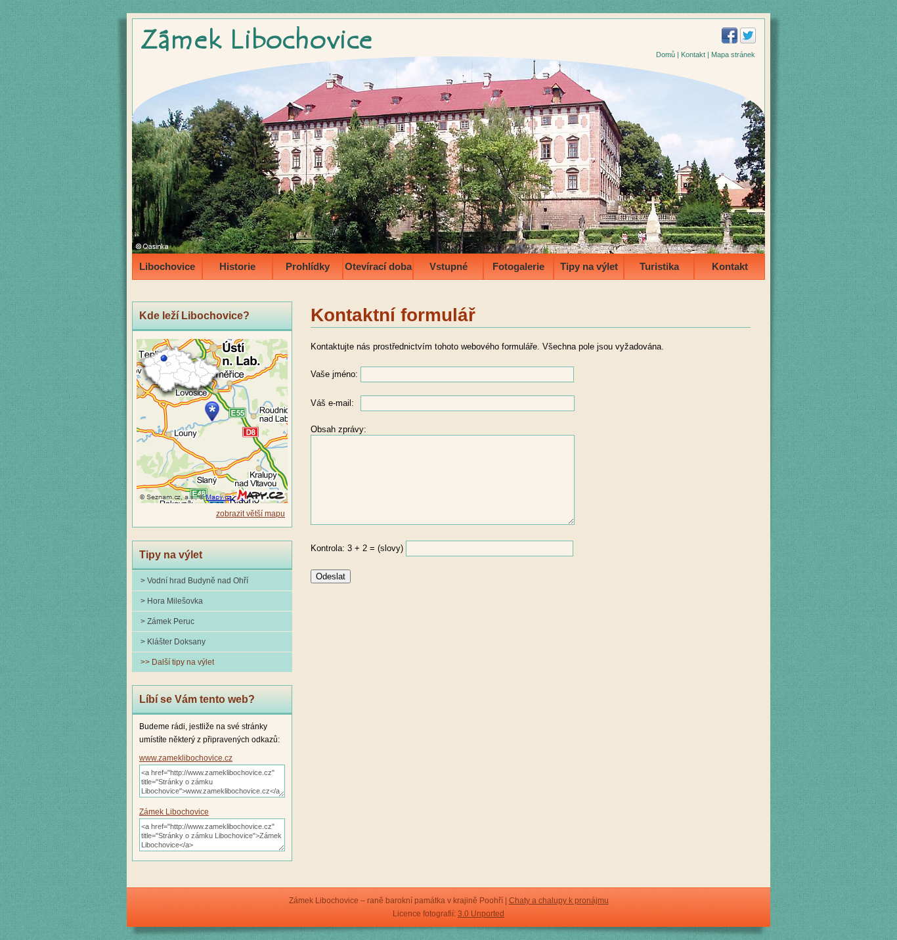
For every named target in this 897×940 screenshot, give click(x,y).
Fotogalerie (518, 266)
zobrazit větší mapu (250, 513)
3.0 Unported (481, 913)
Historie (237, 266)
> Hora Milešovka (172, 601)
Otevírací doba (378, 266)
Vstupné (448, 266)
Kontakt (693, 54)
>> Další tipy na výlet (177, 662)
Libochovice (167, 266)
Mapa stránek (733, 54)
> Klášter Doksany (173, 641)
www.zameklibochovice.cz (185, 758)
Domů (665, 54)
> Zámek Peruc (167, 621)
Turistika (659, 266)
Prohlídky (308, 266)
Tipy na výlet (589, 266)
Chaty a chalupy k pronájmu (559, 900)
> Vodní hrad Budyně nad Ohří (194, 580)
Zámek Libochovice (174, 812)
